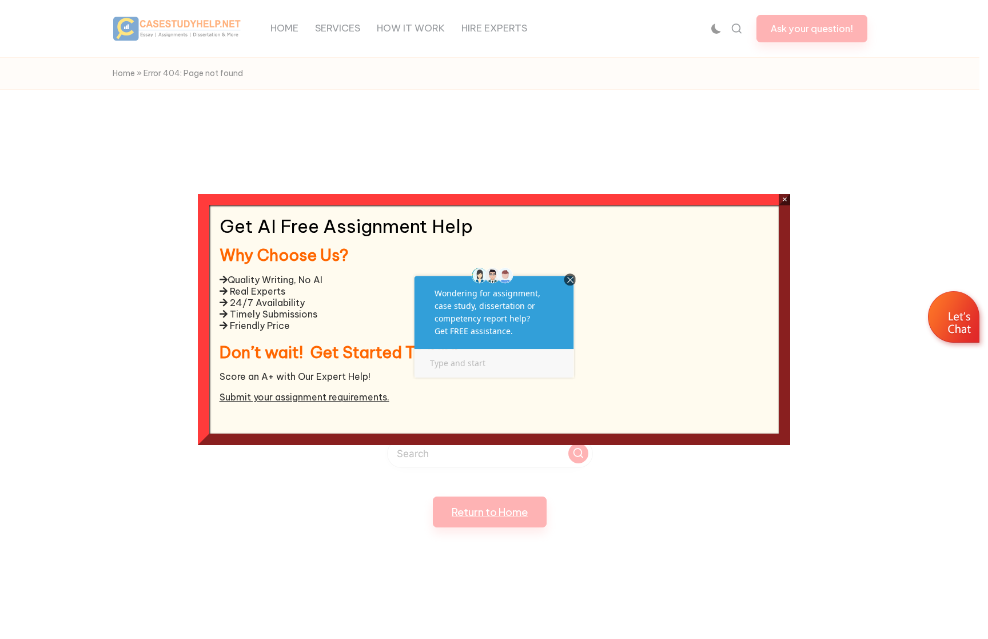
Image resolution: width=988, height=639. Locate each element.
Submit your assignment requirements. (304, 397)
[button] (955, 318)
